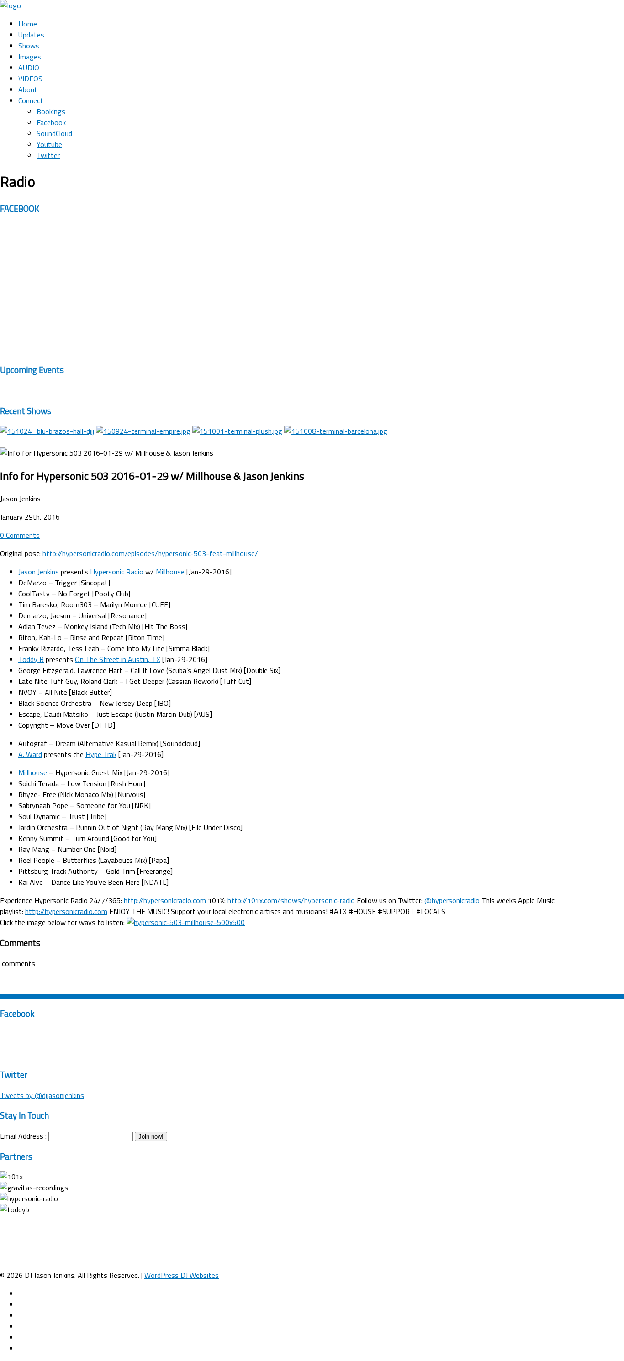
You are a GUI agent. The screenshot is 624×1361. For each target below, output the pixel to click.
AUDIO (28, 67)
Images (29, 56)
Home (27, 23)
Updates (31, 34)
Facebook (51, 122)
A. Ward (30, 754)
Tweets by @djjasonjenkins (42, 1095)
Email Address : (23, 1135)
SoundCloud (54, 133)
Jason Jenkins (38, 571)
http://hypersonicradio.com (165, 900)
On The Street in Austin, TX (117, 659)
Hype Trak (100, 754)
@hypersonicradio (452, 900)
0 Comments (20, 535)
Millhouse (170, 571)
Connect (30, 100)
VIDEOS (30, 78)
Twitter (48, 155)
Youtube (49, 144)
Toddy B (31, 659)
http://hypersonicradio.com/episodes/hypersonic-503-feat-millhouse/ (150, 553)
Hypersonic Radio (116, 571)
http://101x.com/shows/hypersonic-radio (291, 900)
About (27, 89)
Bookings (51, 111)
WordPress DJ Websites (181, 1275)
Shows (28, 45)
